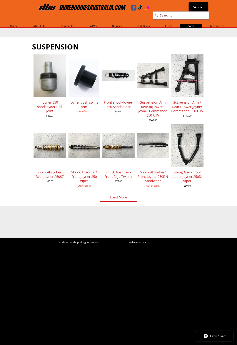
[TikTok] (140, 8)
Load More (118, 197)
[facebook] (133, 8)
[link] (198, 6)
